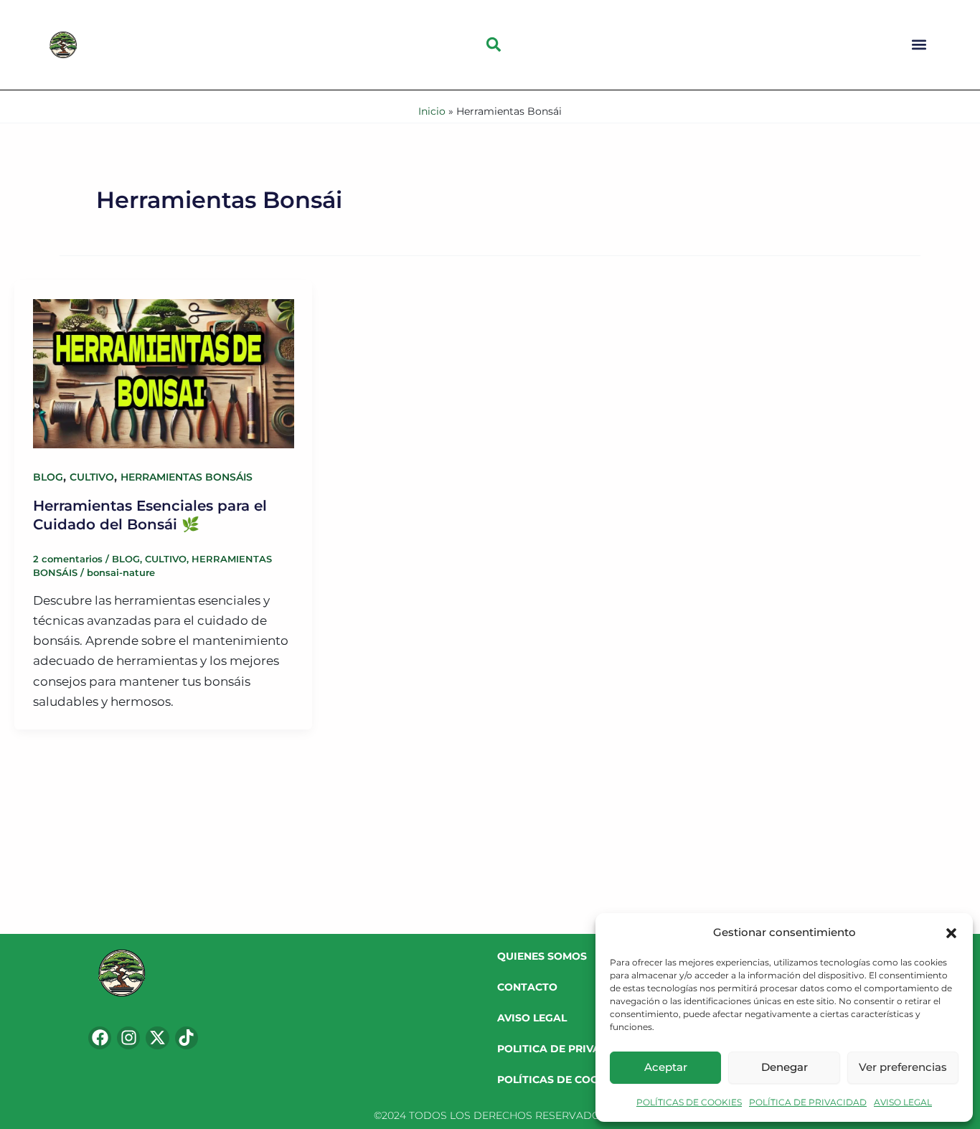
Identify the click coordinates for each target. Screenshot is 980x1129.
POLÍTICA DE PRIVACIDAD (808, 1102)
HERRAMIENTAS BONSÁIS (187, 477)
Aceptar (665, 1067)
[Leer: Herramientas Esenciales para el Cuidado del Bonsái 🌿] (163, 364)
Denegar (784, 1067)
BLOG (48, 477)
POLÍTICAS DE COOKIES (689, 1102)
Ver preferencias (903, 1067)
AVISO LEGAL (903, 1102)
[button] (951, 933)
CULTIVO (92, 477)
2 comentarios (68, 558)
